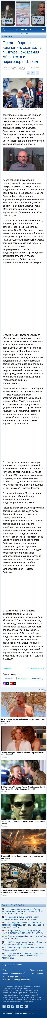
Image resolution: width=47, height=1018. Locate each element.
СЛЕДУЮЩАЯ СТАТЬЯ (34, 668)
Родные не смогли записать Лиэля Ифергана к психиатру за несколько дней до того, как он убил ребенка (22, 911)
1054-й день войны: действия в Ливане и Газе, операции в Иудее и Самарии (24, 943)
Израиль (7, 36)
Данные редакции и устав (13, 977)
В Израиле (7, 668)
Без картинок (37, 973)
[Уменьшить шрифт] (28, 73)
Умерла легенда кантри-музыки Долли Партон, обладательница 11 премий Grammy (22, 932)
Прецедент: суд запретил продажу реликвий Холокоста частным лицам (20, 918)
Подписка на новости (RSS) (14, 973)
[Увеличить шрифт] (33, 73)
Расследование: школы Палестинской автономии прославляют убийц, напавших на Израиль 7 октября (23, 925)
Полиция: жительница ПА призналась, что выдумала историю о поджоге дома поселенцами (22, 955)
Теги (4, 970)
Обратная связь (36, 970)
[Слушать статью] (40, 73)
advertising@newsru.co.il (20, 980)
